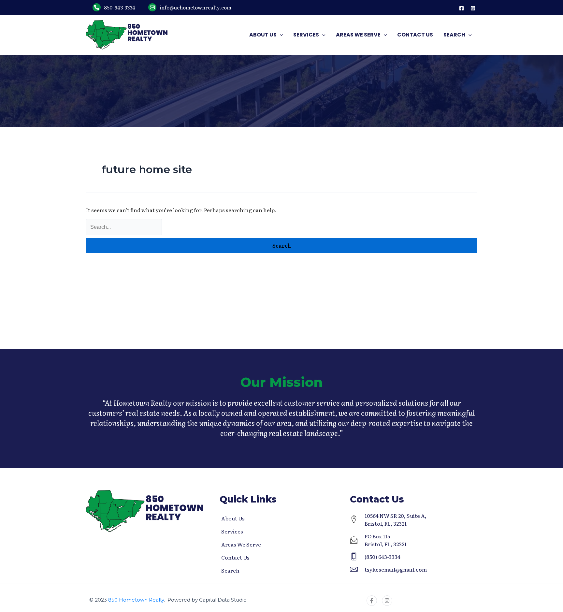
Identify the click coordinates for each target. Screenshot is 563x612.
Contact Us (235, 557)
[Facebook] (461, 8)
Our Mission (281, 382)
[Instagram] (472, 8)
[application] (280, 35)
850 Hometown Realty (136, 600)
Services (232, 531)
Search (230, 570)
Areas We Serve (241, 544)
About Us (233, 518)
